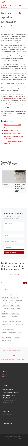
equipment (12, 308)
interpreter (4, 311)
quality (11, 324)
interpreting (5, 313)
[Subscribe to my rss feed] (14, 443)
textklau (21, 335)
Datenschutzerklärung (7, 414)
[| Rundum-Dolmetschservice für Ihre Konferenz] (3, 2)
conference (4, 300)
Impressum (5, 438)
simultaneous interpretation (9, 332)
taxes (15, 335)
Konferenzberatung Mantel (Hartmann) (16, 438)
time (3, 337)
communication (14, 297)
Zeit (14, 340)
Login (3, 427)
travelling (8, 337)
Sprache (20, 332)
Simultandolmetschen (7, 329)
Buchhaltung (5, 297)
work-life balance (6, 340)
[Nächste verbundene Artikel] (25, 166)
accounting (4, 295)
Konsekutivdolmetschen (20, 319)
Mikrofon (4, 324)
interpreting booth (15, 313)
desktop (11, 302)
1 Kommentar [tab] (14, 274)
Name (7, 235)
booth (15, 295)
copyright (4, 302)
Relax (3, 327)
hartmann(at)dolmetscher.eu (8, 400)
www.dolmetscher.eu (7, 402)
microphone (19, 321)
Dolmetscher (5, 305)
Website (8, 248)
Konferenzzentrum (6, 319)
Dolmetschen (18, 302)
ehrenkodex (5, 308)
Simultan (17, 327)
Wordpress (16, 337)
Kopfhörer (4, 321)
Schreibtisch (10, 327)
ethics (18, 308)
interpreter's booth (14, 311)
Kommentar (10, 223)
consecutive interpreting (16, 300)
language (11, 321)
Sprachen (4, 335)
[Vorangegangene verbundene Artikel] (21, 166)
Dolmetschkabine (14, 305)
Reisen (22, 324)
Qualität (17, 324)
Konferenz (15, 316)
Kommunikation (6, 316)
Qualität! (5, 184)
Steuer (10, 335)
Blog (11, 295)
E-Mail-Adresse (11, 241)
